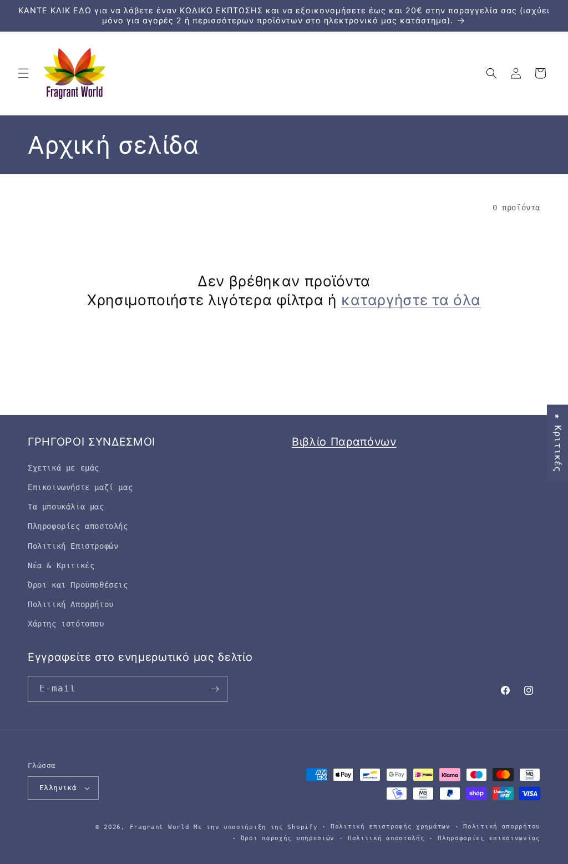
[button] (23, 73)
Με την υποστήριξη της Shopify (255, 827)
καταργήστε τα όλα (411, 300)
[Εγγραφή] (214, 689)
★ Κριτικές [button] (557, 442)
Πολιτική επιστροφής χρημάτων (390, 826)
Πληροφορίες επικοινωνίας (489, 838)
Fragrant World (160, 827)
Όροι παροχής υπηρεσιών (287, 838)
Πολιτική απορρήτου (501, 826)
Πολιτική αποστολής (386, 838)
